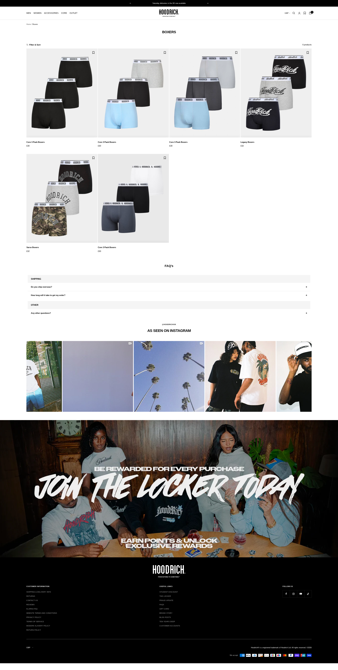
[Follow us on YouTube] (300, 593)
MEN (28, 13)
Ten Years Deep (167, 622)
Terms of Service (35, 622)
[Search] (294, 13)
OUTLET (73, 13)
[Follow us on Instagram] (293, 593)
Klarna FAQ (31, 609)
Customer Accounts (169, 626)
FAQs (161, 605)
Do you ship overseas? (41, 287)
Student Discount (168, 592)
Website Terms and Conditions (41, 613)
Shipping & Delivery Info (38, 592)
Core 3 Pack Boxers (35, 142)
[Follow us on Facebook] (286, 593)
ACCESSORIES (51, 13)
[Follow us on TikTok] (308, 593)
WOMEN (37, 13)
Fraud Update (166, 600)
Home (28, 24)
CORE (64, 13)
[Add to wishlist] (93, 52)
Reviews (30, 605)
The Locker (165, 596)
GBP (287, 13)
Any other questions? (41, 313)
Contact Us (32, 600)
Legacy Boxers (247, 142)
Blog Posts (165, 617)
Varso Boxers (32, 247)
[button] (97, 376)
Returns (30, 596)
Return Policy (33, 630)
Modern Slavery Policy (38, 626)
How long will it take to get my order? (48, 295)
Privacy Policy (33, 617)
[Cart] (310, 13)
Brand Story (165, 613)
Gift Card (164, 609)
